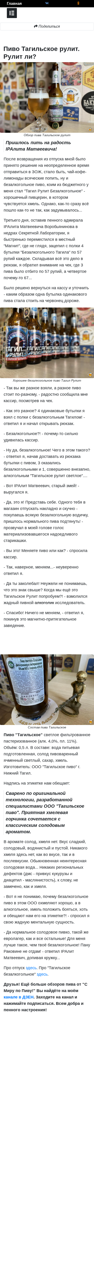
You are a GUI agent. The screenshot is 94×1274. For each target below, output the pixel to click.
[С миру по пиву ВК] (47, 3)
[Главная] (3, 3)
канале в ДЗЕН (19, 997)
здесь (31, 968)
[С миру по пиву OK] (78, 3)
